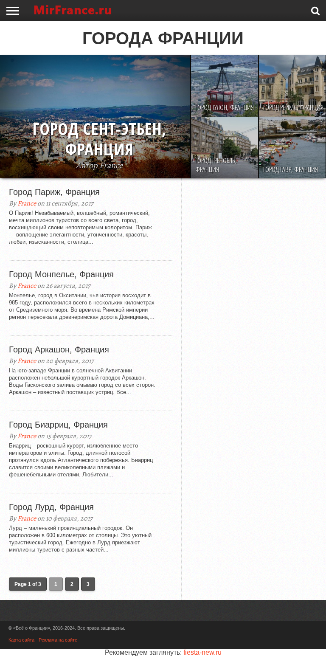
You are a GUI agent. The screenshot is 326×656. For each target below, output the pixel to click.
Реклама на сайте (58, 639)
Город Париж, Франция (54, 192)
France (26, 203)
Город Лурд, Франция (51, 507)
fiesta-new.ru (202, 652)
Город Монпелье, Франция (61, 274)
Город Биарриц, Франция (58, 424)
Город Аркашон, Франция (59, 349)
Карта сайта (21, 639)
